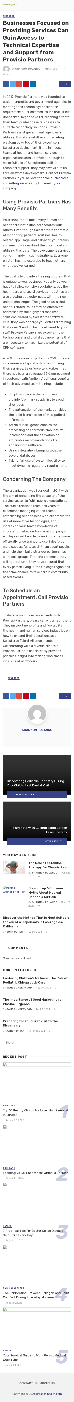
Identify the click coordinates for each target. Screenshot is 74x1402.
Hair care (9, 1106)
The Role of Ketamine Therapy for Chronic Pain (47, 865)
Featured (9, 16)
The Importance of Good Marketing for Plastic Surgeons (33, 1002)
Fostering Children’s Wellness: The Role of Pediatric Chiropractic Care (35, 980)
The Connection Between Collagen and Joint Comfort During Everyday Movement (36, 1295)
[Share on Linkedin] (33, 84)
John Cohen (15, 931)
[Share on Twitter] (13, 84)
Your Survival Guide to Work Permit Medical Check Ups (34, 1357)
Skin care (9, 1168)
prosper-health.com (49, 1394)
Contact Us (28, 1383)
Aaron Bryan (15, 1030)
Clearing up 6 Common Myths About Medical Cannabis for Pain (45, 892)
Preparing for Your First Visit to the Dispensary (30, 1023)
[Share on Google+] (19, 84)
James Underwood (19, 987)
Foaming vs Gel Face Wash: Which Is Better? (35, 1173)
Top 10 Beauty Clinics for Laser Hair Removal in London (35, 1112)
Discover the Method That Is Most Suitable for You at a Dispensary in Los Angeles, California (36, 922)
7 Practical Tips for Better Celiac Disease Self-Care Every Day (33, 1233)
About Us (47, 1383)
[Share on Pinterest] (26, 84)
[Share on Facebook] (6, 84)
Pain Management (13, 1288)
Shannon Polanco (27, 68)
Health (7, 1226)
